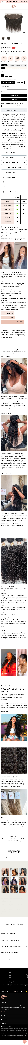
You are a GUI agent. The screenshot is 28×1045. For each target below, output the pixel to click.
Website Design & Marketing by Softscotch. (16, 1035)
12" (3, 75)
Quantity (3, 91)
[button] (25, 6)
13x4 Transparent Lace (8, 82)
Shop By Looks (5, 914)
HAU (3, 1)
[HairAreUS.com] (14, 6)
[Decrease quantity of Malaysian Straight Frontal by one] (8, 91)
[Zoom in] (24, 32)
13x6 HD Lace (5, 86)
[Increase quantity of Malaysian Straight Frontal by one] (25, 91)
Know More (4, 711)
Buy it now (14, 99)
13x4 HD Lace (20, 82)
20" (11, 75)
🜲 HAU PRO (9, 1)
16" (7, 75)
